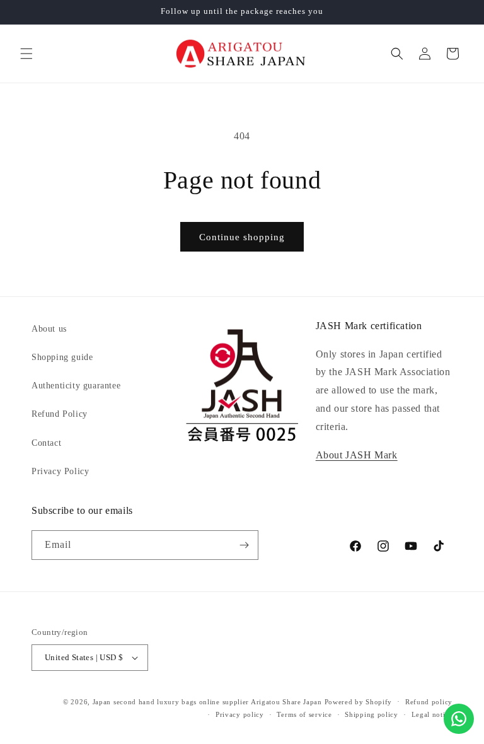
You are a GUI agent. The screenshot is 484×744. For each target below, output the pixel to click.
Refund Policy (60, 414)
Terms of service (304, 714)
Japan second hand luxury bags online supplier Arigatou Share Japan (207, 702)
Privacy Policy (60, 471)
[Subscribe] (244, 545)
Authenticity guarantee (76, 385)
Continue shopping (242, 237)
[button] (26, 53)
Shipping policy (371, 714)
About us (49, 329)
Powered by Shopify (359, 702)
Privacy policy (240, 714)
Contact (46, 443)
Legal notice (432, 714)
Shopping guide (62, 357)
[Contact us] (459, 719)
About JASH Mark (357, 455)
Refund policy (428, 702)
